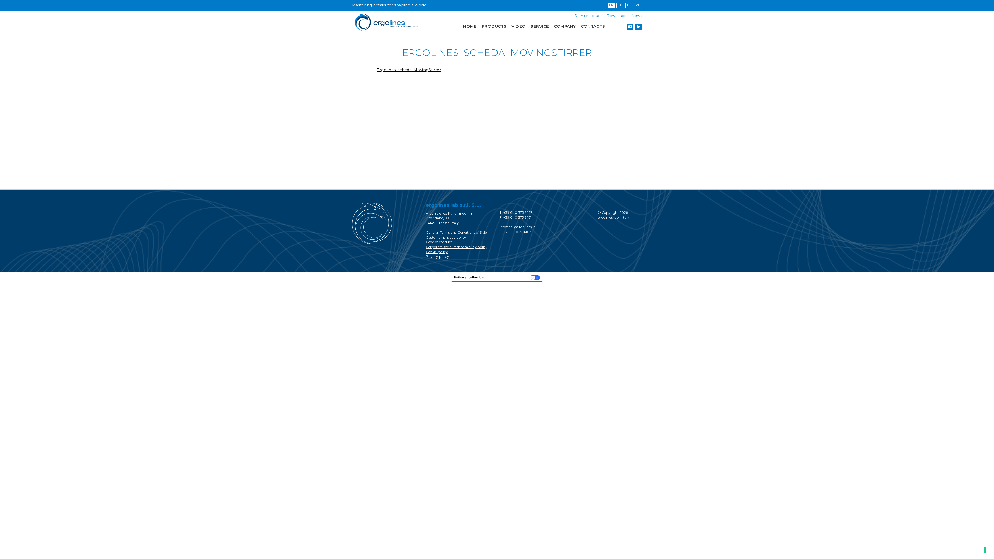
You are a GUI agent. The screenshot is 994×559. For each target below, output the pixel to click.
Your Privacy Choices (508, 277)
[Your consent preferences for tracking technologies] (985, 550)
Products (494, 26)
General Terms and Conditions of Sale (456, 232)
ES (629, 5)
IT (620, 5)
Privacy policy (437, 257)
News (637, 15)
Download (616, 15)
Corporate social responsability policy (456, 247)
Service (540, 26)
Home (470, 26)
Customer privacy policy (446, 237)
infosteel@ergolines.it (517, 227)
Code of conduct (439, 242)
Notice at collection (469, 277)
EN (611, 5)
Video (518, 26)
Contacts (593, 26)
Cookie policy (437, 252)
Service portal (587, 15)
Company (565, 26)
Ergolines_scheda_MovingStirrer (409, 70)
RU (638, 5)
